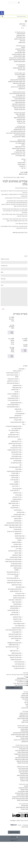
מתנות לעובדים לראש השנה (15, 634)
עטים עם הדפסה (17, 568)
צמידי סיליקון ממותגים (13, 434)
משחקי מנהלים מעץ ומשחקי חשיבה (13, 561)
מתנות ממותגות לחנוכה (16, 638)
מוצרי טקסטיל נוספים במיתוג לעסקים (12, 525)
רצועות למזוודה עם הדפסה (15, 527)
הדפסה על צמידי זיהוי (16, 428)
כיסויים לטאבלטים (17, 385)
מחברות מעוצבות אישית (18, 623)
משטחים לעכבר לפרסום (15, 565)
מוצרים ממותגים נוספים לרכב (14, 589)
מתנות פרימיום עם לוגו (19, 668)
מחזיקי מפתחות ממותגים (15, 458)
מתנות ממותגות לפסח (16, 653)
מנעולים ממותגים (17, 460)
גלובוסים (19, 540)
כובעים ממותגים (17, 520)
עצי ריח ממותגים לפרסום (15, 591)
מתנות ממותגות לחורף (19, 661)
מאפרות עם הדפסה (16, 445)
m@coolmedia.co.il (21, 678)
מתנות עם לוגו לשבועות (16, 659)
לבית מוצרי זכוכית (14, 490)
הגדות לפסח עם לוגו (16, 632)
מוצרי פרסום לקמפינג (13, 644)
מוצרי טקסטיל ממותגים (19, 73)
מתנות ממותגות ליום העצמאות (14, 642)
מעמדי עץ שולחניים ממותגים (14, 550)
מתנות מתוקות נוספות (13, 503)
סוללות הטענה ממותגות (13, 398)
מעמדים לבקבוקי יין (13, 475)
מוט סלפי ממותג (14, 396)
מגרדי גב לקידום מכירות (16, 447)
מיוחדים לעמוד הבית (19, 625)
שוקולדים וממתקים (17, 499)
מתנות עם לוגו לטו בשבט (15, 657)
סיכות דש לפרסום (17, 493)
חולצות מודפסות (17, 518)
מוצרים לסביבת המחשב (16, 402)
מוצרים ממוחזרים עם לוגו (18, 595)
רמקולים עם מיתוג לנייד (13, 400)
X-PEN (16, 570)
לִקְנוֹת (18, 177)
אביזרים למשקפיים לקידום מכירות (13, 426)
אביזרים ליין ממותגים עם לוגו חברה (13, 630)
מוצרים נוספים (18, 409)
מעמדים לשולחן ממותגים (15, 557)
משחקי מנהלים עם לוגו (16, 563)
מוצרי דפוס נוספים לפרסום (15, 417)
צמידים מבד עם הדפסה (13, 436)
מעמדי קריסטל (18, 553)
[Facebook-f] (26, 815)
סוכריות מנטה (15, 505)
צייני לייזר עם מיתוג (17, 497)
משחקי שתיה (18, 469)
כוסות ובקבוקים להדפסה (15, 606)
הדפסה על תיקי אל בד (16, 516)
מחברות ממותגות (17, 544)
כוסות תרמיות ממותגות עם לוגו (17, 422)
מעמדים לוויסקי (14, 477)
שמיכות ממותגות (17, 529)
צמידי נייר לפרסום (14, 432)
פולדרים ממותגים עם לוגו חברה (14, 580)
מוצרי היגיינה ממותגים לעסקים (14, 450)
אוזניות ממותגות (14, 389)
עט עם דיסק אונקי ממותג (12, 383)
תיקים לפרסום (18, 533)
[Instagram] (22, 815)
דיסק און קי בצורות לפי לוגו (12, 372)
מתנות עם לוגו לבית (16, 488)
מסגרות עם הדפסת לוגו (16, 462)
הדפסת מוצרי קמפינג (16, 602)
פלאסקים (16, 482)
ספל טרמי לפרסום (14, 614)
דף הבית (22, 177)
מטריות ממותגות (17, 621)
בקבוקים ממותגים (14, 608)
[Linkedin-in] (14, 815)
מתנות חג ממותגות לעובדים (19, 92)
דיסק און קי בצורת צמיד (13, 379)
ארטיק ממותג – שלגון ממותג (15, 599)
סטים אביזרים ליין (14, 479)
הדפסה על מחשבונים (16, 542)
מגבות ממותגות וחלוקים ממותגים (14, 523)
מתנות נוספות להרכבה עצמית (14, 655)
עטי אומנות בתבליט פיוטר (12, 572)
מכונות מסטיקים (14, 501)
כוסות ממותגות (15, 612)
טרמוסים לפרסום (17, 604)
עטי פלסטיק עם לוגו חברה (12, 578)
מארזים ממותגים (20, 512)
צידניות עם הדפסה (14, 650)
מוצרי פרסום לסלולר (16, 387)
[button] (2, 13)
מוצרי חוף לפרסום (17, 619)
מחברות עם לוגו (17, 420)
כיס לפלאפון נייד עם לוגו (12, 394)
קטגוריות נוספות (21, 140)
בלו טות (16, 391)
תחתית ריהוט (15, 486)
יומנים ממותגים (17, 415)
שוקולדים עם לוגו (14, 507)
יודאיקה (19, 439)
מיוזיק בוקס (18, 411)
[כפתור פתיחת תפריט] (26, 21)
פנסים (17, 640)
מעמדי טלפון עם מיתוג (16, 546)
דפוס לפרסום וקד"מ (20, 64)
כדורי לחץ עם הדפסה (16, 441)
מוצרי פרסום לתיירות (16, 454)
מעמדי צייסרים (15, 473)
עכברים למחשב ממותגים (12, 406)
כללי (23, 424)
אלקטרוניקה (21, 369)
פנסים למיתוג (18, 495)
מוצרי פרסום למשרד (20, 45)
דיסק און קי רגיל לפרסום (12, 381)
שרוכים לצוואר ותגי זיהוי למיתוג (14, 531)
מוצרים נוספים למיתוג (16, 456)
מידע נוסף (12, 332)
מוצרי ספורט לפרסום (19, 536)
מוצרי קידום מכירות (19, 593)
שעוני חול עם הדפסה (16, 584)
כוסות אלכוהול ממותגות (13, 610)
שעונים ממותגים (17, 510)
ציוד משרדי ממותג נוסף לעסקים (14, 582)
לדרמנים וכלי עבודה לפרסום (15, 443)
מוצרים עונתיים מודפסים (19, 112)
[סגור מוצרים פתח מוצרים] (22, 28)
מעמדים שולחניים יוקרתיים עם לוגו (13, 559)
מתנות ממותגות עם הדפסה (18, 666)
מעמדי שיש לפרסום (16, 555)
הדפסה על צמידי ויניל (13, 430)
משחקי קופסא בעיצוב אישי (15, 467)
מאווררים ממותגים (17, 617)
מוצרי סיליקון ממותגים (16, 452)
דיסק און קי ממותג (17, 371)
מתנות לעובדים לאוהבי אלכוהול (14, 471)
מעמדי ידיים (18, 548)
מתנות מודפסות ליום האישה (15, 636)
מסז (20, 465)
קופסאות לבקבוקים (14, 484)
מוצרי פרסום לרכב (21, 126)
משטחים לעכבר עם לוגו (13, 404)
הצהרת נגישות (25, 827)
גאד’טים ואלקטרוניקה (20, 32)
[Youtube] (18, 815)
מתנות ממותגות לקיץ (19, 664)
